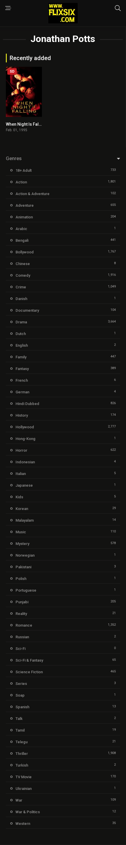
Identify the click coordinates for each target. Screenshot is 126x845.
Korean (22, 508)
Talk (19, 718)
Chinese (23, 264)
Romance (24, 625)
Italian (21, 473)
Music (21, 532)
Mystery (22, 543)
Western (23, 823)
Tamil (20, 730)
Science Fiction (29, 672)
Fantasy (22, 369)
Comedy (23, 275)
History (22, 415)
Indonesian (25, 462)
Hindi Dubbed (27, 404)
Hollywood (25, 427)
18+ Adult (24, 170)
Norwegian (25, 555)
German (22, 392)
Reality (21, 613)
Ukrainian (24, 788)
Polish (21, 578)
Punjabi (22, 602)
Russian (22, 637)
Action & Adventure (33, 194)
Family (21, 357)
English (22, 345)
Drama (21, 322)
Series (21, 683)
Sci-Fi (20, 648)
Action (21, 182)
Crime (21, 287)
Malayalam (25, 520)
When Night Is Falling (26, 124)
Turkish (22, 765)
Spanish (22, 707)
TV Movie (24, 777)
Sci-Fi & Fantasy (29, 660)
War (19, 800)
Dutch (21, 334)
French (22, 380)
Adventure (25, 205)
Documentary (27, 310)
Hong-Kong (25, 438)
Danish (21, 299)
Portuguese (26, 590)
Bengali (22, 240)
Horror (21, 450)
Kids (19, 497)
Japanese (24, 485)
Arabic (21, 229)
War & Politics (28, 812)
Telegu (22, 742)
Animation (24, 217)
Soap (20, 695)
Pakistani (23, 567)
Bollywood (25, 252)
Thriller (22, 753)
